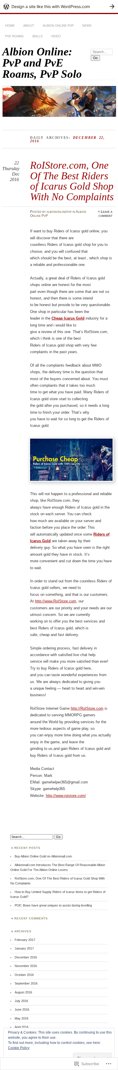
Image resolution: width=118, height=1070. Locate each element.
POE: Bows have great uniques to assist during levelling (53, 905)
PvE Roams (14, 36)
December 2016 (26, 957)
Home (10, 25)
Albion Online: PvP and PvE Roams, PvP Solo (42, 62)
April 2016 (21, 1027)
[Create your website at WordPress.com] (59, 6)
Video (56, 36)
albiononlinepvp (59, 212)
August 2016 (23, 992)
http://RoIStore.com (87, 708)
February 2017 (25, 939)
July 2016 (21, 1001)
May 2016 (21, 1018)
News (86, 25)
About (28, 25)
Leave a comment (106, 214)
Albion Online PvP (58, 25)
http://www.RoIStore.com (55, 601)
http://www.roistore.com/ (66, 795)
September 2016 (26, 983)
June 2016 (22, 1009)
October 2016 (24, 974)
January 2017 (24, 948)
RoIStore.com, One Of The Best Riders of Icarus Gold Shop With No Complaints (72, 180)
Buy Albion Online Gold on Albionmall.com (43, 856)
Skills (37, 36)
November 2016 (26, 966)
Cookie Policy (19, 1048)
